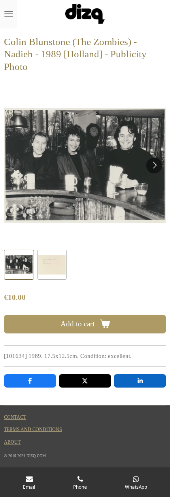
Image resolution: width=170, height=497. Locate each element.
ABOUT (12, 442)
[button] (19, 265)
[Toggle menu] (8, 14)
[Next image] (154, 165)
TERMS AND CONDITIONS (33, 429)
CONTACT (15, 417)
